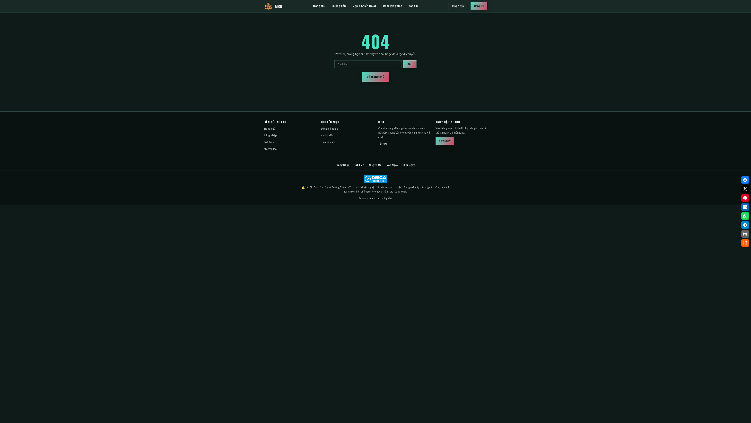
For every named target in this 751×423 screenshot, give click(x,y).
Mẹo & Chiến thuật (364, 6)
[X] (745, 189)
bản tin (413, 6)
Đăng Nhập (457, 6)
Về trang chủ (375, 77)
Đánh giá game (392, 6)
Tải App (382, 144)
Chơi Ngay (408, 165)
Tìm (410, 64)
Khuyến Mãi (271, 149)
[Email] (745, 234)
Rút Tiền (269, 142)
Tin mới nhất (328, 142)
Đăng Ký (479, 6)
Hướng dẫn (339, 6)
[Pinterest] (745, 198)
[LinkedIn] (745, 207)
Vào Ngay (445, 141)
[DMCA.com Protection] (375, 179)
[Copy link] (745, 243)
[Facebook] (745, 180)
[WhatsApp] (745, 216)
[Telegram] (745, 225)
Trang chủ (319, 6)
